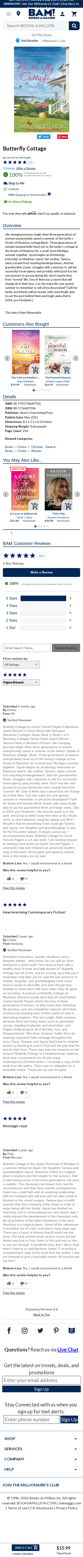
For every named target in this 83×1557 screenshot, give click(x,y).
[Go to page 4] (43, 390)
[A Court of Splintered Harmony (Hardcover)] (25, 489)
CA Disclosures (41, 1508)
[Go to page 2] (37, 390)
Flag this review (14, 888)
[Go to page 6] (49, 390)
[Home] (41, 14)
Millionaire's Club (54, 41)
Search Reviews (66, 648)
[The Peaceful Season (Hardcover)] (57, 354)
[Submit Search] (74, 25)
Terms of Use (18, 1508)
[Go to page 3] (40, 390)
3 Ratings (9, 168)
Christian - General (43, 447)
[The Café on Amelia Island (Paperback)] (26, 352)
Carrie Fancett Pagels (18, 157)
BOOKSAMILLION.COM (36, 1503)
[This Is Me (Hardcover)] (58, 489)
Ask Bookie (29, 40)
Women (36, 451)
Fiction (22, 447)
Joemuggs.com (69, 1503)
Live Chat (68, 1350)
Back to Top (41, 1314)
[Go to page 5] (46, 390)
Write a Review (25, 168)
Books (9, 447)
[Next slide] (75, 358)
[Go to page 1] (34, 390)
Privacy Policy (66, 1508)
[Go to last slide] (7, 358)
